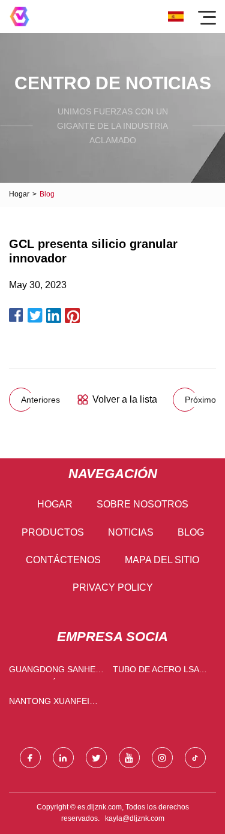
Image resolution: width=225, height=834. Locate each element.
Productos (53, 532)
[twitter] (96, 757)
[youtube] (129, 757)
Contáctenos (63, 560)
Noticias (131, 532)
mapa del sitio (162, 560)
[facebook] (30, 757)
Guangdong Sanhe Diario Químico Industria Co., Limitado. (52, 671)
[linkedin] (63, 757)
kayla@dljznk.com (134, 818)
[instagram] (162, 757)
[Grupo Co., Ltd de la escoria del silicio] (19, 16)
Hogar (19, 194)
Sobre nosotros (142, 504)
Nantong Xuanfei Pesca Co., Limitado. (54, 703)
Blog (191, 532)
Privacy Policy (113, 587)
